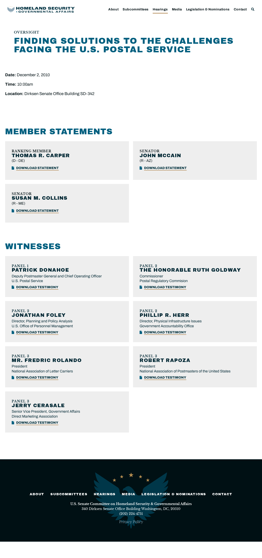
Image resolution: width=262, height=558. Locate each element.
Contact (240, 9)
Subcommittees (136, 9)
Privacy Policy (131, 522)
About (113, 9)
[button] (253, 9)
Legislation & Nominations (208, 9)
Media (177, 9)
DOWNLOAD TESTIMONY (37, 287)
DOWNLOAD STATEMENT (37, 168)
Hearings (160, 9)
